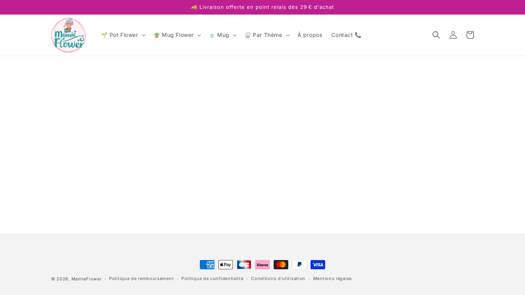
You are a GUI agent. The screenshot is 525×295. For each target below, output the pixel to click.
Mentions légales (332, 278)
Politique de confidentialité (212, 278)
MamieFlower (86, 279)
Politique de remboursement (141, 278)
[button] (122, 35)
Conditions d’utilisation (278, 278)
